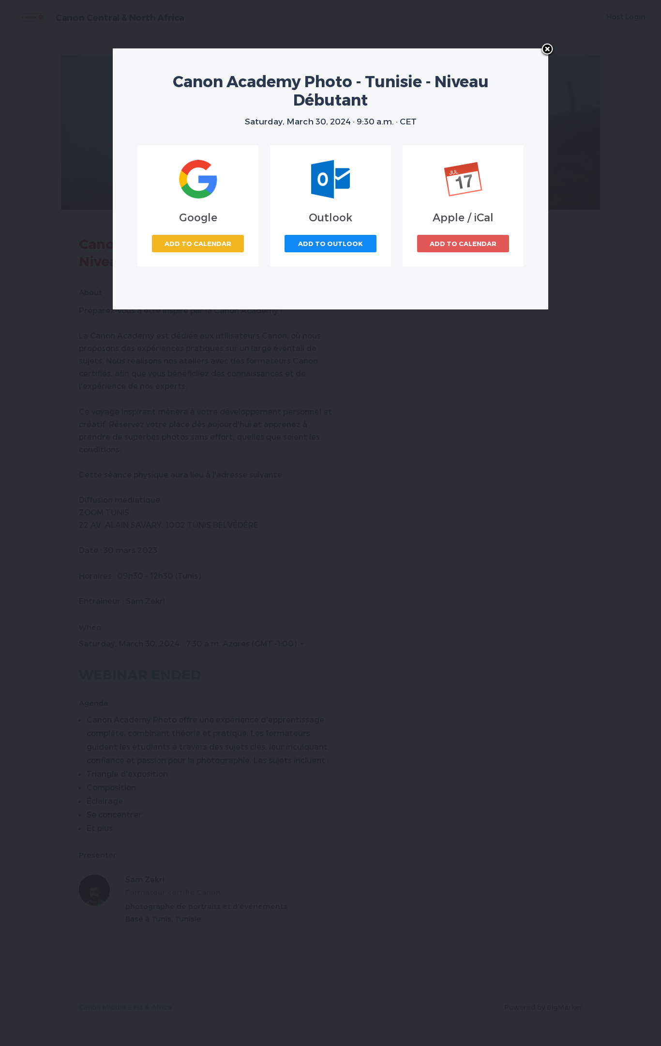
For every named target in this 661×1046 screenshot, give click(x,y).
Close (547, 50)
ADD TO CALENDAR (198, 243)
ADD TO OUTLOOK (330, 243)
